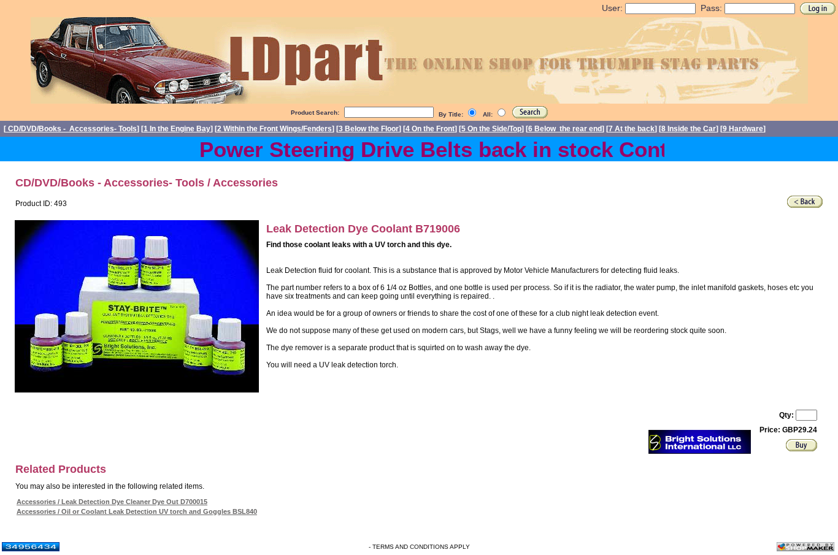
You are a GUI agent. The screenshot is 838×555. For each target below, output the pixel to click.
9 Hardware (743, 128)
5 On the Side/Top (491, 128)
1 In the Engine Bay (177, 128)
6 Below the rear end (565, 128)
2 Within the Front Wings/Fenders (274, 128)
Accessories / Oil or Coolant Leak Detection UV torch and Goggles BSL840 (137, 511)
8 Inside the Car (688, 128)
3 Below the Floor (369, 128)
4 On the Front (430, 128)
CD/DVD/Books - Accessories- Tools (71, 128)
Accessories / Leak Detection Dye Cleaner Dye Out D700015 (112, 501)
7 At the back (632, 128)
